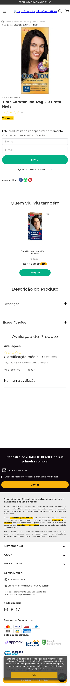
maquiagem (57, 520)
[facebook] (21, 180)
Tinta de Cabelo (38, 22)
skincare (8, 523)
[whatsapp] (25, 180)
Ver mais (8, 118)
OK (34, 674)
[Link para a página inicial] (2, 21)
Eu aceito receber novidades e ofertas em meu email (31, 477)
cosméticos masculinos (28, 525)
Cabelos (8, 22)
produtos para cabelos (21, 518)
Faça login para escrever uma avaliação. (26, 362)
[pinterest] (30, 180)
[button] (2, 11)
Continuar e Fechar (35, 680)
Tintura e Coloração (21, 22)
